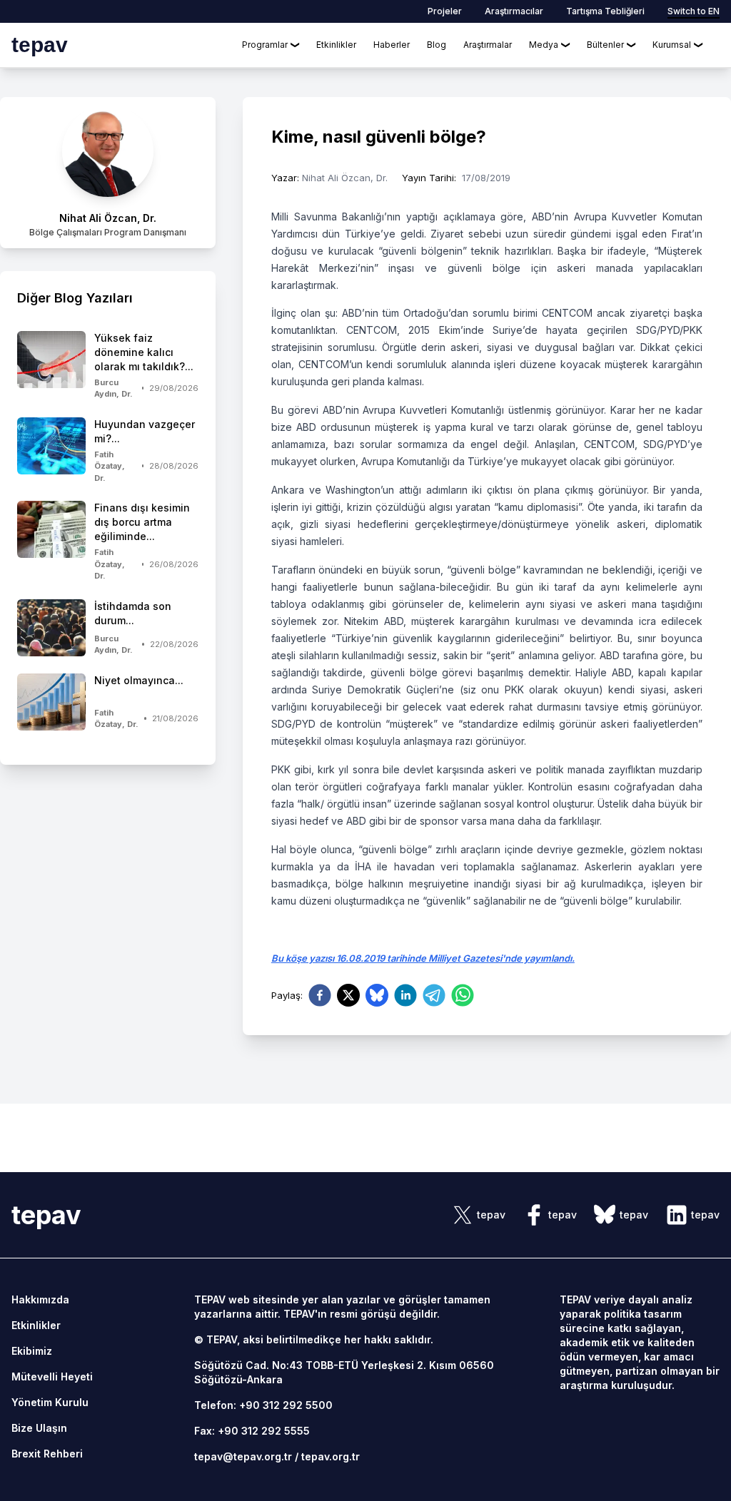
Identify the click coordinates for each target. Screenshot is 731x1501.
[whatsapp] (462, 995)
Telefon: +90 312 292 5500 (263, 1405)
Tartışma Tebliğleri (605, 11)
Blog (436, 44)
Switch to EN (693, 11)
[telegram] (434, 995)
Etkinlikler (336, 44)
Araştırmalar (487, 44)
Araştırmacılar (514, 11)
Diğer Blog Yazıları (75, 297)
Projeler (445, 11)
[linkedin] (405, 995)
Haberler (391, 44)
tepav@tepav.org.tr (243, 1456)
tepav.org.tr (330, 1456)
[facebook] (319, 995)
